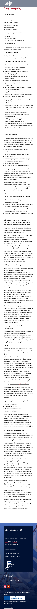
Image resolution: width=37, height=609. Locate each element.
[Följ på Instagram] (5, 586)
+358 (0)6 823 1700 (11, 542)
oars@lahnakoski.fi (11, 544)
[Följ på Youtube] (8, 586)
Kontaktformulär (12, 581)
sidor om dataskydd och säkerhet (19, 384)
